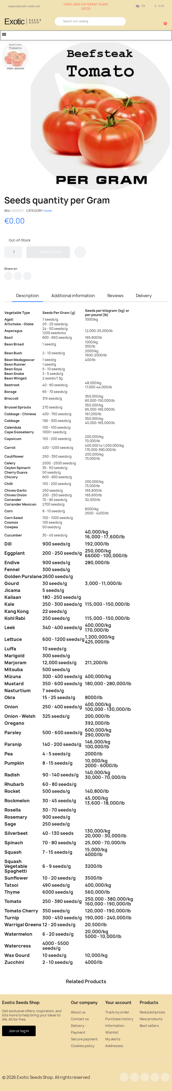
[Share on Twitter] (18, 276)
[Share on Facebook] (8, 276)
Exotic (14, 21)
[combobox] (90, 21)
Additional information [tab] (73, 295)
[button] (163, 21)
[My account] (149, 22)
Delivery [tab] (144, 295)
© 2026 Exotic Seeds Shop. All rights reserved (46, 1077)
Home (47, 211)
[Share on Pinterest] (27, 276)
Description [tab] (27, 295)
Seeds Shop (35, 21)
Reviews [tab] (115, 295)
